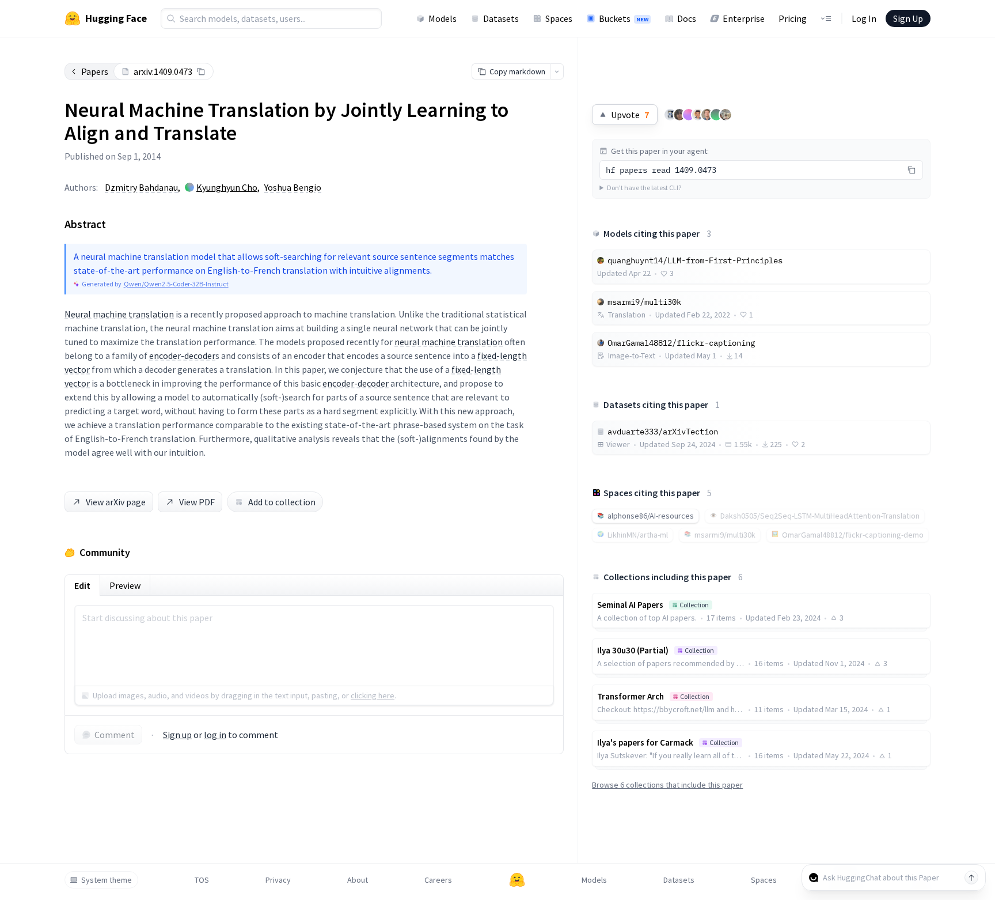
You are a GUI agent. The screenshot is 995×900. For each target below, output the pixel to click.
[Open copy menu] (557, 71)
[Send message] (971, 877)
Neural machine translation (119, 314)
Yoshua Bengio (292, 187)
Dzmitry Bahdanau (141, 187)
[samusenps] (679, 114)
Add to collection (282, 502)
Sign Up (908, 18)
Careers (438, 880)
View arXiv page (116, 502)
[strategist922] (716, 114)
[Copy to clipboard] (201, 71)
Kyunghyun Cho (226, 187)
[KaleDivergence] (698, 114)
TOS (202, 880)
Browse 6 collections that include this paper (667, 785)
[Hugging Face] (517, 880)
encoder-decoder (182, 355)
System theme (106, 880)
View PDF (197, 502)
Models (442, 18)
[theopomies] (725, 114)
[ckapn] (688, 114)
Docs (686, 18)
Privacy (278, 880)
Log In (864, 18)
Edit (82, 585)
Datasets (501, 18)
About (357, 880)
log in (215, 734)
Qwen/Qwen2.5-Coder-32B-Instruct (176, 283)
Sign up (177, 734)
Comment (114, 734)
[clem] (707, 114)
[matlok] (670, 114)
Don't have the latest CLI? (644, 187)
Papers (94, 71)
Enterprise (744, 18)
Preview (124, 585)
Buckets (623, 18)
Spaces (558, 18)
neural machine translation (448, 341)
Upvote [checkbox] (630, 114)
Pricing (792, 18)
